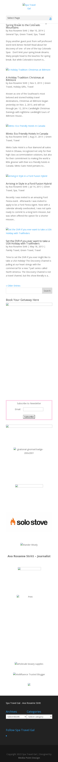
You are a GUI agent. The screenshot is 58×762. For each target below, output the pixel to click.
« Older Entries (13, 285)
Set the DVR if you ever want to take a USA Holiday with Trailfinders (28, 242)
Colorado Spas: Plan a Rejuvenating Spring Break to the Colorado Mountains (26, 25)
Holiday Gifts (19, 86)
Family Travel (12, 250)
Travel (42, 34)
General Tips (12, 34)
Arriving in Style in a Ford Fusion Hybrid (29, 183)
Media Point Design (29, 757)
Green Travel (26, 34)
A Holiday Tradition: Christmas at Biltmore (25, 79)
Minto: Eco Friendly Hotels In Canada (27, 133)
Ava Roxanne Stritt (18, 30)
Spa (35, 34)
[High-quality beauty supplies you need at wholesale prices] (29, 663)
